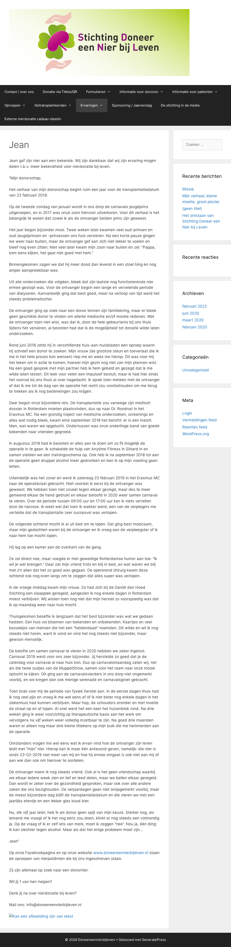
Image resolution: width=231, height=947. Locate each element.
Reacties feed (194, 427)
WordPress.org (195, 434)
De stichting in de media (180, 105)
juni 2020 (190, 313)
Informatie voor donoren (139, 92)
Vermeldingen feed (199, 420)
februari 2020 (194, 327)
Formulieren (96, 92)
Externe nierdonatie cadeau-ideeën (33, 119)
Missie (188, 189)
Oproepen (13, 105)
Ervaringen (89, 105)
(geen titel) (192, 208)
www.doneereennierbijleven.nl (120, 852)
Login (187, 413)
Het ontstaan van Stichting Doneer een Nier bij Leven (201, 221)
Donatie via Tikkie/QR (60, 92)
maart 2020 (193, 320)
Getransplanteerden (51, 105)
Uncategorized (195, 370)
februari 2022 (194, 306)
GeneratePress (154, 940)
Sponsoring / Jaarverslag (132, 105)
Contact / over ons (19, 92)
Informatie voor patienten (192, 92)
